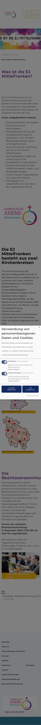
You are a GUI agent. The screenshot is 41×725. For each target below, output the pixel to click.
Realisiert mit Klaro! (33, 395)
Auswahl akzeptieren (11, 389)
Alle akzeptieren (30, 389)
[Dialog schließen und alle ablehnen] (39, 327)
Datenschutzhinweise (15, 355)
